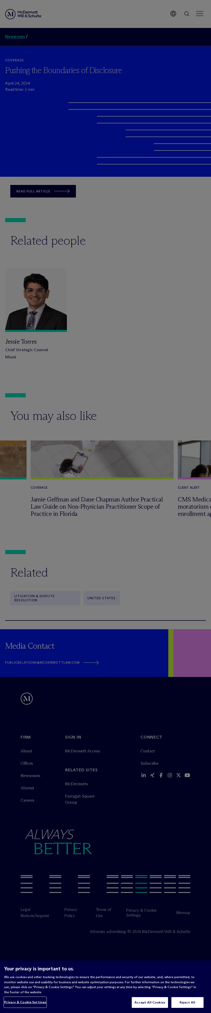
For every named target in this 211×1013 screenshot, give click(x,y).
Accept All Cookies (150, 1002)
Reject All (187, 1002)
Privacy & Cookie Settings (25, 1002)
